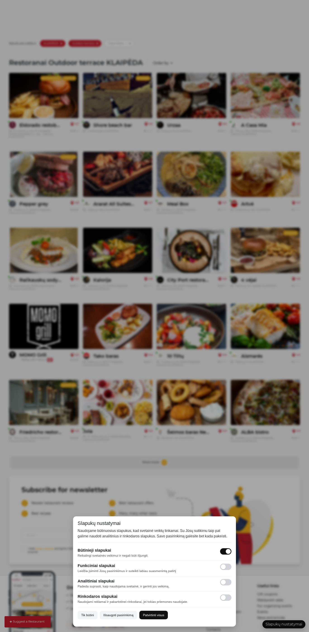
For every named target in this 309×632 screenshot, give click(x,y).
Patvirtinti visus (153, 615)
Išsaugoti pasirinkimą (118, 615)
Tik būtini (87, 615)
